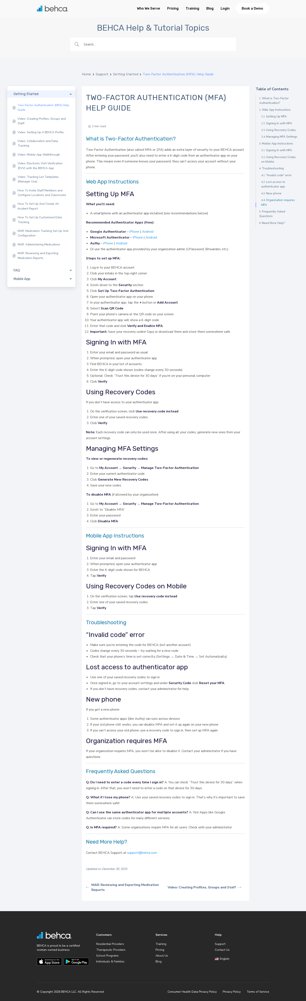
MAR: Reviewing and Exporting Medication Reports (125, 887)
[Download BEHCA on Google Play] (76, 961)
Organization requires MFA (278, 202)
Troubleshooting (273, 168)
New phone (273, 193)
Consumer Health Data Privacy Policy (192, 991)
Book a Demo (252, 8)
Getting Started (125, 74)
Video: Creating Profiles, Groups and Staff (202, 887)
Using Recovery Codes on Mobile (278, 159)
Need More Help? (273, 223)
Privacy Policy (232, 991)
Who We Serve (148, 8)
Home (86, 74)
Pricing (173, 8)
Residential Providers (110, 944)
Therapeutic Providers (111, 950)
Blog (210, 8)
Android (147, 231)
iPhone (134, 231)
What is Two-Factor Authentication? (274, 100)
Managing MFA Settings (281, 137)
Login (225, 8)
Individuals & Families (110, 961)
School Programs (107, 956)
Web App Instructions (276, 110)
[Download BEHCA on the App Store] (49, 961)
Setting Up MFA (276, 116)
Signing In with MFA (279, 123)
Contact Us (222, 950)
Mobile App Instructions (277, 144)
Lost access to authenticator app (273, 184)
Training (192, 8)
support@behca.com (142, 852)
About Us (161, 956)
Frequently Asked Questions (272, 214)
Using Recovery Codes (281, 130)
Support (102, 74)
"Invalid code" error (279, 175)
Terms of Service (258, 991)
